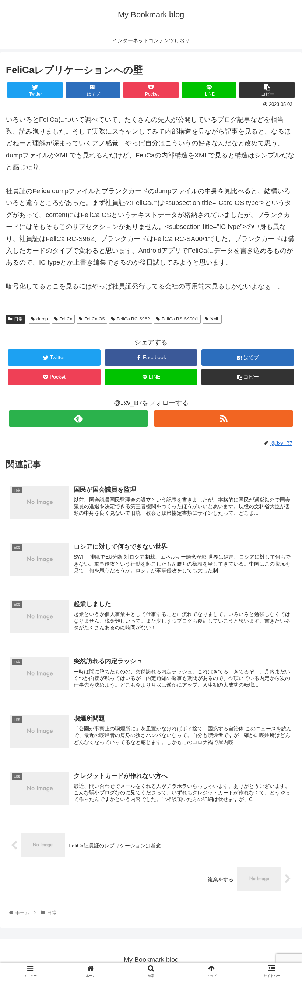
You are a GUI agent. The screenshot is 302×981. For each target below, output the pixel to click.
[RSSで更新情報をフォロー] (223, 418)
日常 (18, 319)
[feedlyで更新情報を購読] (78, 418)
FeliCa (66, 319)
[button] (279, 734)
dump (42, 319)
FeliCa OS (94, 319)
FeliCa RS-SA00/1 (180, 319)
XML (215, 319)
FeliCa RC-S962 (133, 319)
